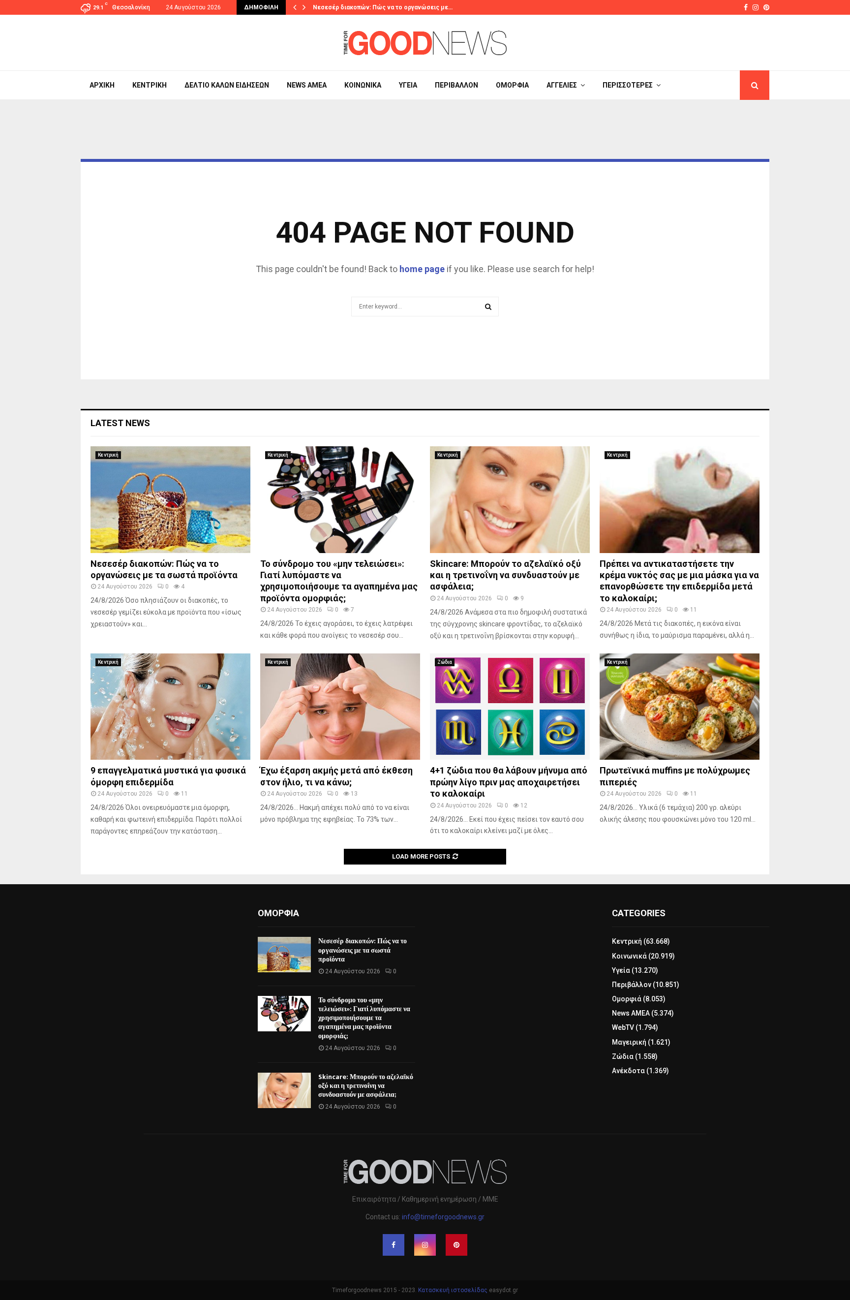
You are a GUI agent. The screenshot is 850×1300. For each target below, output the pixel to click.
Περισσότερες (628, 85)
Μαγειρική (629, 1042)
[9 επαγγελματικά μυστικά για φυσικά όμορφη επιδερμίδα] (170, 706)
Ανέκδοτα (628, 1071)
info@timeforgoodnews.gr (443, 1217)
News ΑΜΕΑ (307, 85)
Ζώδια (444, 662)
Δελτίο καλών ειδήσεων (226, 85)
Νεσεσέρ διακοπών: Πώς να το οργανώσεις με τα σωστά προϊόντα (362, 949)
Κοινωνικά (362, 85)
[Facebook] (393, 1245)
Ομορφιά (512, 85)
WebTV (623, 1027)
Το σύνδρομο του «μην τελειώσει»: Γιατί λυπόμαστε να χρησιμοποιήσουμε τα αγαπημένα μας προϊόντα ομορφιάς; (364, 1018)
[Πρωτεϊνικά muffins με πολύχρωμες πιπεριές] (679, 706)
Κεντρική (149, 85)
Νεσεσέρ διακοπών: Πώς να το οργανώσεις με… (383, 7)
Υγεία (408, 85)
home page (422, 269)
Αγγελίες (561, 85)
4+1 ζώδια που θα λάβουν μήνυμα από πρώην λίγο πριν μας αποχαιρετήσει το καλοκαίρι (508, 782)
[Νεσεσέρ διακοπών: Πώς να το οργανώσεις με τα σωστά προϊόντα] (170, 499)
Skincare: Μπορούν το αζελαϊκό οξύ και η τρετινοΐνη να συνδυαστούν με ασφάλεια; (505, 575)
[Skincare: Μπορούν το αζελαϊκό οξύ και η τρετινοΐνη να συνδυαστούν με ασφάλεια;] (510, 499)
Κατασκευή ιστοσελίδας (452, 1290)
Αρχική (102, 85)
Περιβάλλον (456, 85)
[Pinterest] (456, 1245)
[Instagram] (425, 1245)
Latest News (120, 423)
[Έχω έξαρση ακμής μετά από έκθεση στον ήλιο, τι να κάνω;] (340, 706)
